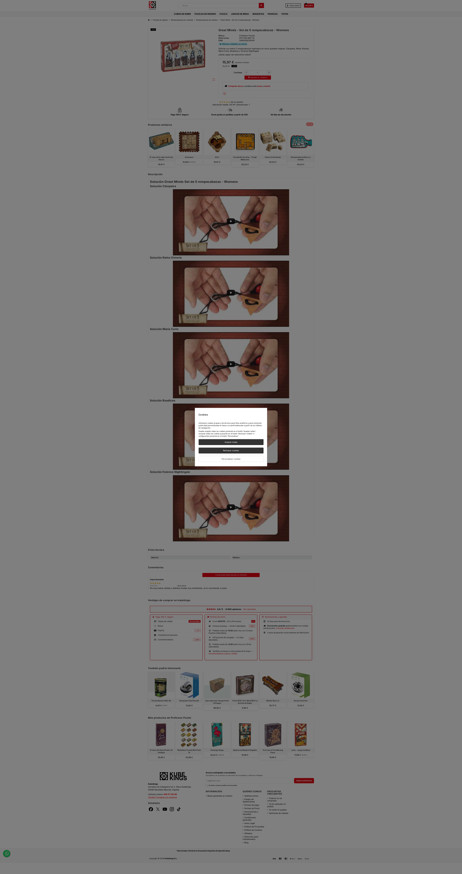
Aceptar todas (231, 442)
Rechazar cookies (231, 450)
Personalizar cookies (231, 459)
